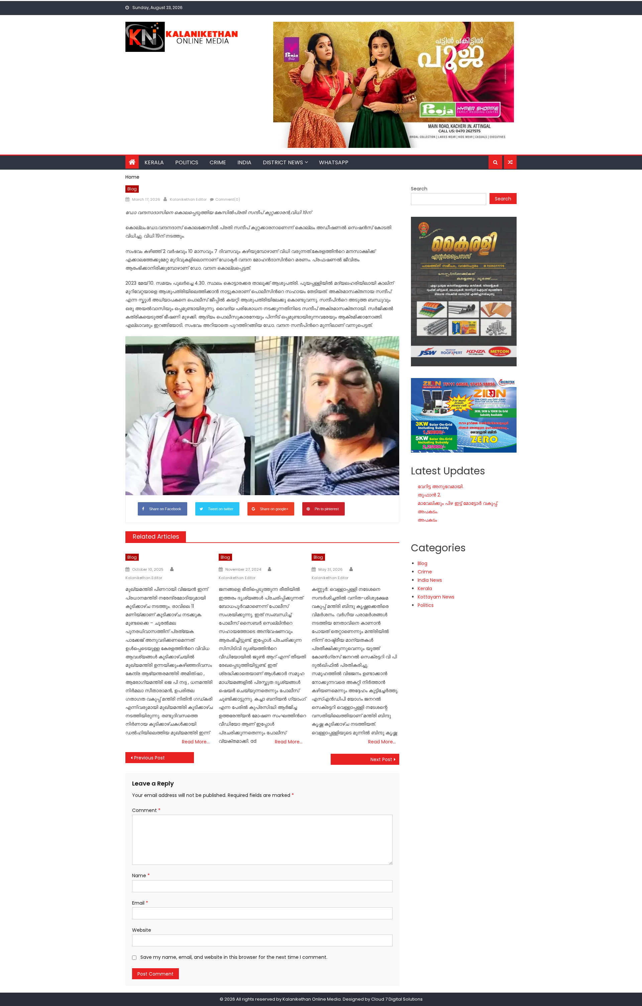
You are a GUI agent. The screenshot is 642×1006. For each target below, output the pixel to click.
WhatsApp (333, 162)
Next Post (381, 759)
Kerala (154, 162)
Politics (186, 162)
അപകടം (427, 520)
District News (283, 162)
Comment (146, 810)
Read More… (196, 741)
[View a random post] (510, 162)
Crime (218, 162)
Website (141, 930)
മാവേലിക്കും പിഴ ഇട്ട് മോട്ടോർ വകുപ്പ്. (458, 503)
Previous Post (149, 757)
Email (140, 903)
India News (430, 580)
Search (419, 188)
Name (141, 875)
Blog (132, 189)
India (244, 162)
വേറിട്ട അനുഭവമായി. (440, 486)
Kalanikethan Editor (188, 199)
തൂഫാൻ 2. (429, 494)
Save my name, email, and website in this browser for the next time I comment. (233, 957)
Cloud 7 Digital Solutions (397, 999)
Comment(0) (227, 199)
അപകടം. (428, 511)
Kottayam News (436, 596)
